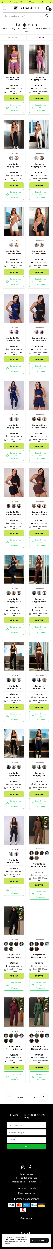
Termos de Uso (26, 1174)
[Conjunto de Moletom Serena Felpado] (31, 853)
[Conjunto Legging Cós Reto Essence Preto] (39, 680)
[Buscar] (46, 15)
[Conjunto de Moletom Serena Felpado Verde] (36, 853)
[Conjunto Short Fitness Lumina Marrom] (34, 419)
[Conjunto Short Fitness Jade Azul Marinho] (16, 332)
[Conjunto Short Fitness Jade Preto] (11, 332)
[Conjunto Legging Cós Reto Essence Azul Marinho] (34, 680)
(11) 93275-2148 (28, 1193)
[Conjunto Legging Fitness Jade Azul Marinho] (16, 419)
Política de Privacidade (26, 1178)
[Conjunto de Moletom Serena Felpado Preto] (31, 858)
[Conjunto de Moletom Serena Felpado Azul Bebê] (47, 853)
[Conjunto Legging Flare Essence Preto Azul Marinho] (8, 593)
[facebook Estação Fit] (30, 1167)
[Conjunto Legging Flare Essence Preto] (19, 593)
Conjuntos (15, 28)
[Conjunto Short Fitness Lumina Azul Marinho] (44, 419)
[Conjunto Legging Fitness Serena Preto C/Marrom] (16, 158)
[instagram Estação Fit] (23, 1167)
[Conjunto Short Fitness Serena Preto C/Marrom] (16, 245)
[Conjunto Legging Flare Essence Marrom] (14, 593)
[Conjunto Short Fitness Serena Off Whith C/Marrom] (11, 245)
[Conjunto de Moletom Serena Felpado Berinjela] (42, 853)
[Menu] (6, 8)
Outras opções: (14, 153)
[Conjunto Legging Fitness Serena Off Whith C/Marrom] (11, 158)
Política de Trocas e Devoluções (26, 1181)
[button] (14, 107)
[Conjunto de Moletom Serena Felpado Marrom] (36, 858)
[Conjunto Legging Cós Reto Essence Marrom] (44, 680)
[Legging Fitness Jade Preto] (11, 419)
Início (5, 28)
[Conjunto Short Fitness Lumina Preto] (39, 419)
